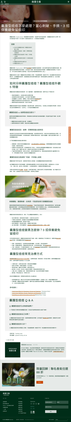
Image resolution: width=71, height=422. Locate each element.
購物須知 (20, 407)
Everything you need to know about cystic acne (23, 294)
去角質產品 (30, 205)
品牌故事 (5, 401)
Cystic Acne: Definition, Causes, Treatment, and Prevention (26, 293)
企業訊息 (5, 411)
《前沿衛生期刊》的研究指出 (38, 144)
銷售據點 (20, 405)
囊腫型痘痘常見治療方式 (20, 61)
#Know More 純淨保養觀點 (40, 21)
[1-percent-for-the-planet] (34, 412)
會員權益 (20, 401)
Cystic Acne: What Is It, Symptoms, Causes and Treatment (26, 291)
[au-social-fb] (31, 408)
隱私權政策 (22, 419)
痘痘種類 (29, 68)
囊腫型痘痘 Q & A (18, 63)
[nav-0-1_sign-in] (2, 2)
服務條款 (17, 419)
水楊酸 (21, 169)
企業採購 (20, 411)
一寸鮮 (4, 409)
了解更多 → (40, 382)
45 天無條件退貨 (22, 413)
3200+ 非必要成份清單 (8, 405)
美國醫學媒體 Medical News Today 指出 (19, 258)
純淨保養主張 (6, 403)
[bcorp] (31, 412)
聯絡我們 (20, 409)
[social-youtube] (38, 404)
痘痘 (8, 340)
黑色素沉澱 (28, 240)
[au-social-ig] (34, 408)
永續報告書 (5, 407)
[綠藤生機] (36, 1)
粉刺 (11, 340)
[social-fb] (31, 404)
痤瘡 (13, 340)
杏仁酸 (25, 169)
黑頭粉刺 (37, 98)
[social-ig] (34, 404)
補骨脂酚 (37, 247)
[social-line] (36, 404)
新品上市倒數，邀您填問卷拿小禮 (69, 136)
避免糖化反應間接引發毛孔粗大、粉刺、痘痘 (38, 225)
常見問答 (20, 403)
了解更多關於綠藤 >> (58, 351)
